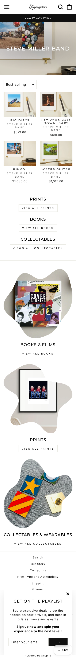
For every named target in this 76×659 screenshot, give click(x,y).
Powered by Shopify (38, 655)
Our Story (38, 564)
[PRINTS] (38, 398)
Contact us (38, 570)
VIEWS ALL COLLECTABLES (38, 248)
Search (38, 557)
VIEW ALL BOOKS (38, 228)
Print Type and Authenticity (38, 576)
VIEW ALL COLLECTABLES (38, 543)
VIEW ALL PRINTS (38, 208)
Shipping (38, 583)
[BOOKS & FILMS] (38, 303)
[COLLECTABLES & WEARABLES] (38, 493)
